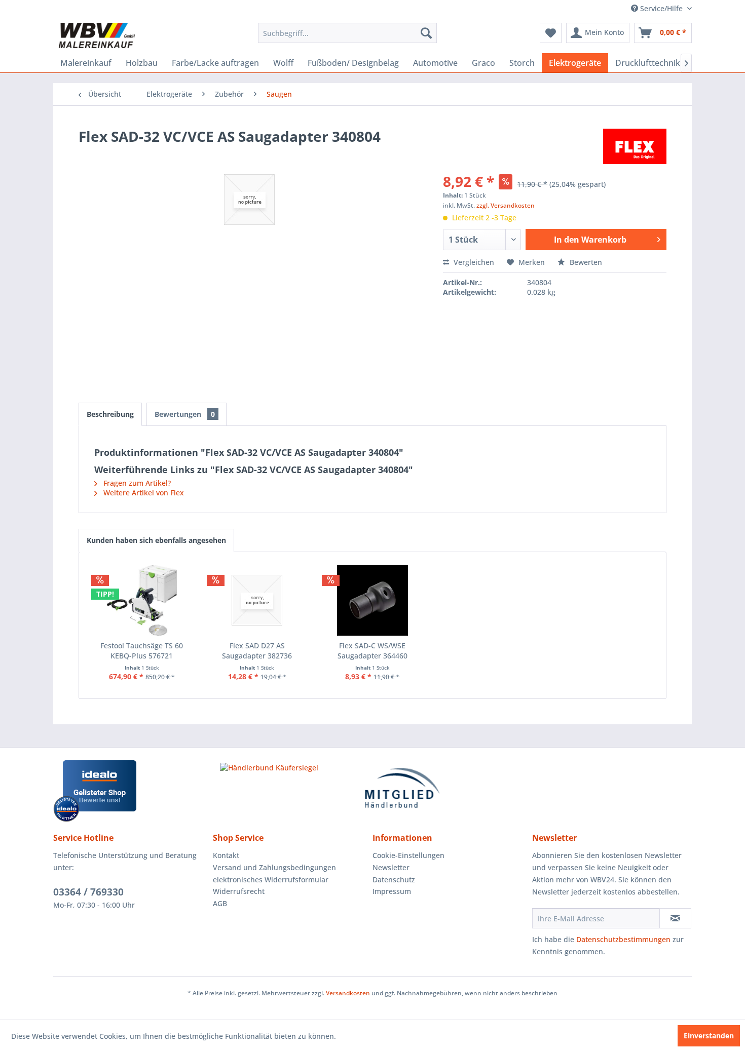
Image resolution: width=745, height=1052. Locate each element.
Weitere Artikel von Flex (142, 492)
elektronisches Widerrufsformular (270, 879)
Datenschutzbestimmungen (623, 939)
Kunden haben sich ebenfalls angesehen (156, 540)
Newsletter (390, 867)
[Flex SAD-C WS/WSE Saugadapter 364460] (372, 600)
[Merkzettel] (551, 33)
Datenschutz (393, 879)
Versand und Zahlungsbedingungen (274, 867)
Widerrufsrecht (239, 891)
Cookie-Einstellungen (408, 855)
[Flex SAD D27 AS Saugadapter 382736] (257, 600)
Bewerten (585, 262)
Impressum (391, 891)
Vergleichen (473, 262)
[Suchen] (426, 33)
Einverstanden (709, 1035)
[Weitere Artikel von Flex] (634, 146)
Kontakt (226, 855)
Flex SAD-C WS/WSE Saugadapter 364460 (372, 650)
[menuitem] (347, 33)
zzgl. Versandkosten (505, 205)
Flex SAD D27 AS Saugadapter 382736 (257, 650)
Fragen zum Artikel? (136, 483)
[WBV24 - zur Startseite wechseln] (96, 35)
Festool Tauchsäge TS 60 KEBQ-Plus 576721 (141, 650)
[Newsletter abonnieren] (675, 918)
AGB (220, 903)
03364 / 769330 (88, 892)
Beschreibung (110, 414)
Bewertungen (185, 414)
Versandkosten (348, 993)
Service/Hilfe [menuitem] (661, 8)
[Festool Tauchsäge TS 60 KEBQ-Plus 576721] (142, 600)
